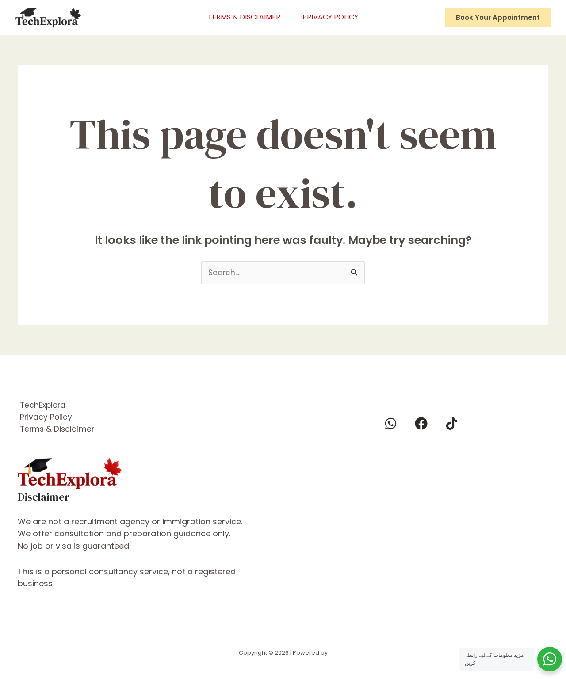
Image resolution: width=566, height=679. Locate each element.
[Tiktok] (451, 423)
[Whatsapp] (390, 423)
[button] (498, 17)
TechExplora (42, 405)
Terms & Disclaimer (244, 17)
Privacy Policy (330, 17)
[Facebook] (421, 423)
